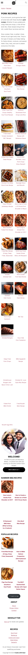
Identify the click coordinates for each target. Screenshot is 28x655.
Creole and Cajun (14, 637)
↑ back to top (14, 596)
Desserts (14, 642)
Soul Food (14, 633)
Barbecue (14, 635)
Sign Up (6, 622)
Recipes (8, 8)
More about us (13, 469)
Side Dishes (14, 640)
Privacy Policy (14, 608)
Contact (14, 610)
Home (3, 8)
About (14, 606)
